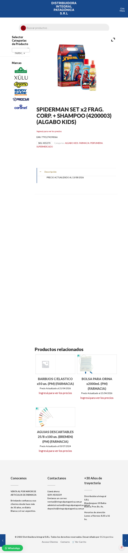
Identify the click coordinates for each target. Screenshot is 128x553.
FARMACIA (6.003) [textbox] (21, 53)
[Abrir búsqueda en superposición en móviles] (64, 27)
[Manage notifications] (121, 547)
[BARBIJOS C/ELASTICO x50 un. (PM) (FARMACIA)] (45, 364)
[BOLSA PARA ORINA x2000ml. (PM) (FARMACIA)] (87, 364)
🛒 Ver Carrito (79, 542)
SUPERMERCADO (45, 146)
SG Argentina (106, 537)
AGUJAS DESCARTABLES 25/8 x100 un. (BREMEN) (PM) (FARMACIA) (55, 436)
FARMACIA (84, 143)
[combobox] (21, 50)
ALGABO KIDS (71, 143)
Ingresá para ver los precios (49, 131)
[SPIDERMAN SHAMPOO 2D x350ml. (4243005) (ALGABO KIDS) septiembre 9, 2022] (125, 540)
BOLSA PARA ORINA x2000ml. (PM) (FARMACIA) (97, 383)
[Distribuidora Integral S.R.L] (64, 8)
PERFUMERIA (96, 143)
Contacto (65, 542)
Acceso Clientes (50, 542)
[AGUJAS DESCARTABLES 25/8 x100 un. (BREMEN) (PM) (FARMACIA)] (45, 417)
